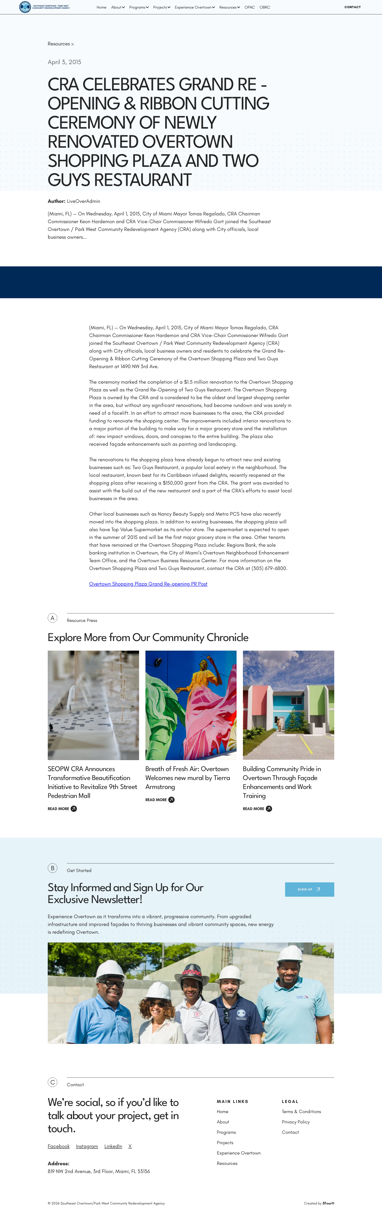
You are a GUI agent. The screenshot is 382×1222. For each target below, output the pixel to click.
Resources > (61, 43)
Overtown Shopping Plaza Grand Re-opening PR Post (148, 584)
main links (233, 1101)
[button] (118, 7)
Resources (227, 1163)
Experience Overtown (239, 1153)
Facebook (59, 1146)
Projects (225, 1142)
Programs (226, 1132)
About (223, 1122)
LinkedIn (113, 1146)
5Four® (328, 1203)
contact (353, 7)
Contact (290, 1132)
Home (101, 7)
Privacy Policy (296, 1122)
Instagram (87, 1146)
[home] (44, 7)
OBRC (265, 7)
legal (290, 1101)
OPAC (250, 7)
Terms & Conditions (301, 1111)
